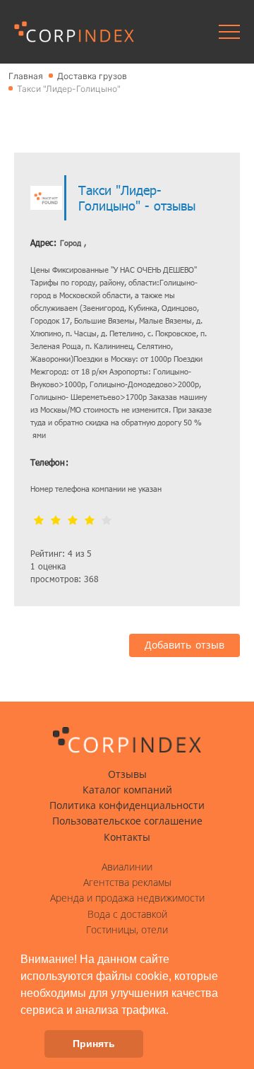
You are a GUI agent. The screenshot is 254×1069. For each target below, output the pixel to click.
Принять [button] (94, 1043)
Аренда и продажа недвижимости (127, 898)
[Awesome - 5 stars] (106, 521)
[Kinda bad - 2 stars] (55, 521)
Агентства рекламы (127, 882)
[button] (173, 1011)
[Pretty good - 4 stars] (89, 521)
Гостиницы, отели (127, 929)
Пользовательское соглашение (127, 821)
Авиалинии (127, 867)
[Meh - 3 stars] (72, 521)
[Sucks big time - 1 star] (38, 521)
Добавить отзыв (184, 645)
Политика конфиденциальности (127, 805)
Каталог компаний (127, 790)
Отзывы (127, 774)
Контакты (127, 837)
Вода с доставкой (127, 914)
